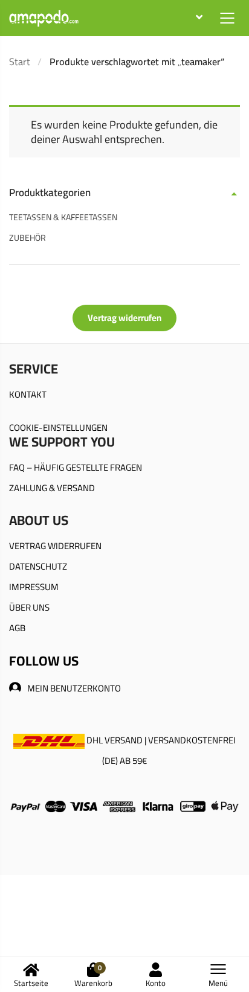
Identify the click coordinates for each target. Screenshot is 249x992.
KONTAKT (28, 394)
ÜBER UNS (29, 607)
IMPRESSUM (34, 587)
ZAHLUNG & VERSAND (52, 488)
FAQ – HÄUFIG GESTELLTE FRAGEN (75, 467)
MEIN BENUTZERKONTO (74, 688)
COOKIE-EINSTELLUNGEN (58, 427)
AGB (17, 628)
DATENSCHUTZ (38, 566)
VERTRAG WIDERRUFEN (55, 546)
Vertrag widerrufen (124, 317)
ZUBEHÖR (27, 238)
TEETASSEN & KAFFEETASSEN (63, 217)
